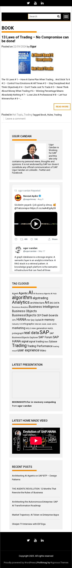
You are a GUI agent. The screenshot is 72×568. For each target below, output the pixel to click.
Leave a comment (16, 118)
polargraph (17, 333)
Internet (38, 324)
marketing (18, 328)
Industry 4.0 (17, 324)
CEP (39, 315)
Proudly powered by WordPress (20, 562)
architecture (37, 302)
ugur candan (24, 191)
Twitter (42, 170)
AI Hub (53, 294)
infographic (28, 324)
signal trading (36, 341)
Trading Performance (40, 346)
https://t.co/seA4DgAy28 (43, 208)
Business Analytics (20, 307)
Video (43, 350)
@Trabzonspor (22, 208)
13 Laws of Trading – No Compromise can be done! (35, 39)
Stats (46, 342)
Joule (44, 324)
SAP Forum (45, 337)
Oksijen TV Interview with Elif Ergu (29, 524)
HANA (21, 319)
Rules (50, 114)
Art (47, 302)
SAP (54, 153)
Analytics (21, 302)
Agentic (23, 293)
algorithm (22, 297)
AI (30, 292)
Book (43, 114)
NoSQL (50, 328)
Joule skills (52, 324)
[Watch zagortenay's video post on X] (35, 224)
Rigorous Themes (59, 562)
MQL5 (28, 328)
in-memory (48, 319)
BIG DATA (54, 303)
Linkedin (33, 170)
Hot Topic (17, 114)
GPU (14, 320)
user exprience (28, 350)
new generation (39, 328)
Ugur (33, 46)
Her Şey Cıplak (34, 320)
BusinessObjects (24, 315)
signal (24, 341)
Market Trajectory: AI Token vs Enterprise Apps (35, 514)
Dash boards (50, 315)
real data (31, 333)
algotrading (40, 298)
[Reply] (16, 239)
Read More (62, 106)
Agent (15, 293)
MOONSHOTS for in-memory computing (34, 402)
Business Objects (24, 311)
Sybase (53, 341)
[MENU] (66, 16)
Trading (28, 114)
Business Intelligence (44, 306)
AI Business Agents (41, 294)
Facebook (17, 172)
